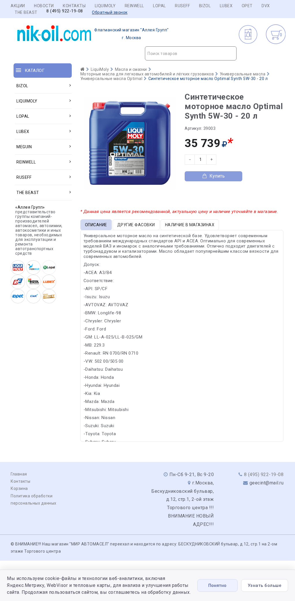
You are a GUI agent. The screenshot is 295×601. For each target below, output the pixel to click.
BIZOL (205, 5)
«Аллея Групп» (30, 207)
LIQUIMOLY (105, 5)
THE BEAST (26, 12)
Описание (96, 224)
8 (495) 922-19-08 (64, 11)
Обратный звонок (110, 12)
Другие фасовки (136, 224)
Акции (18, 5)
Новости (44, 5)
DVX (266, 5)
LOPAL (159, 5)
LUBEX (226, 5)
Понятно (217, 585)
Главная (19, 474)
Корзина (19, 488)
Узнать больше (265, 585)
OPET (247, 5)
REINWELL (134, 5)
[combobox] (191, 53)
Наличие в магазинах (190, 224)
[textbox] (190, 53)
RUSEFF (182, 5)
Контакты (74, 5)
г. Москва (131, 34)
